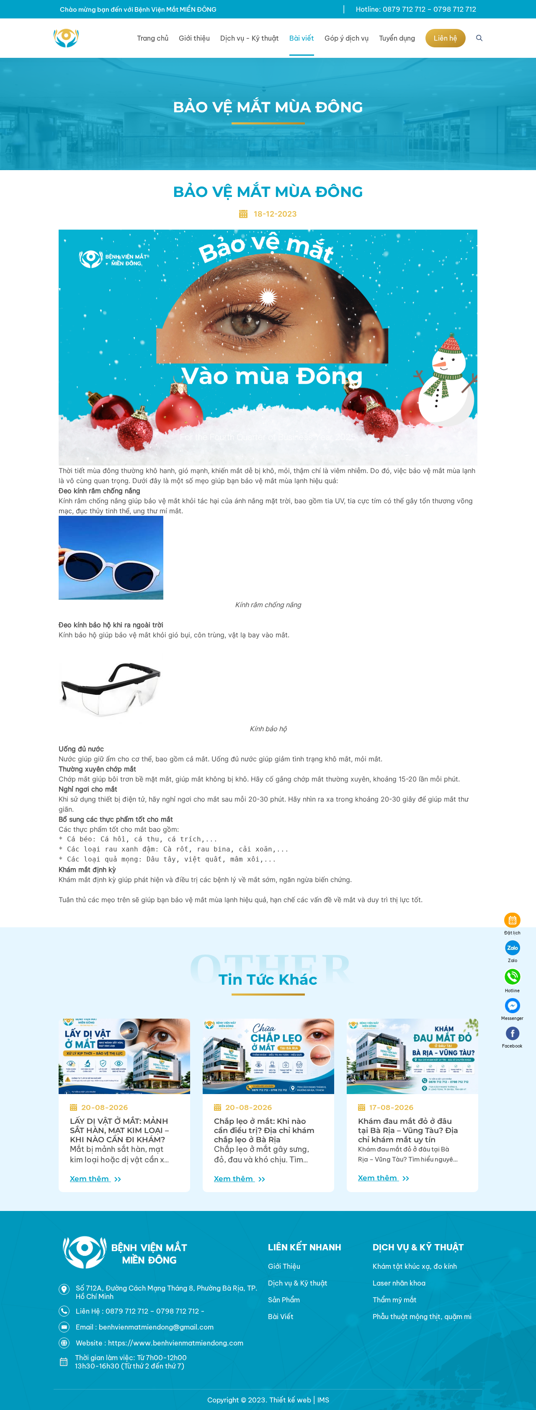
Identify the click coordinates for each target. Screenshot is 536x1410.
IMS (323, 1400)
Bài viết (301, 38)
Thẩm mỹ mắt (395, 1300)
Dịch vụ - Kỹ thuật (249, 38)
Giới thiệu (194, 38)
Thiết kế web (290, 1400)
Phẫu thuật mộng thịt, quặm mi (422, 1316)
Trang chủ (152, 38)
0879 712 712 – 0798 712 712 (153, 1311)
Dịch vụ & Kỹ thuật (297, 1283)
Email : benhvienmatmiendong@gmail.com (145, 1327)
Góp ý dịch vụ (346, 38)
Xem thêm (90, 1179)
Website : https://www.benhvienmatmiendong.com (159, 1343)
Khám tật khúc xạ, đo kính (415, 1266)
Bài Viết (281, 1316)
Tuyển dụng (397, 38)
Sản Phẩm (284, 1300)
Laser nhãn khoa (399, 1283)
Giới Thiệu (284, 1266)
